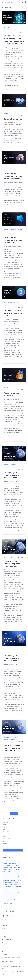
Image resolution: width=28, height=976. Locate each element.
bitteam (5, 863)
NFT (18, 302)
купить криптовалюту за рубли (11, 892)
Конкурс (18, 876)
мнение (5, 897)
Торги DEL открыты (13, 119)
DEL (17, 865)
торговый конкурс (8, 903)
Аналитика (15, 871)
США (10, 884)
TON (4, 871)
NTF (15, 867)
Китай (12, 876)
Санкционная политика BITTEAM (11, 964)
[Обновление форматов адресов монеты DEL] (14, 219)
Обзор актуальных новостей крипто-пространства (12, 475)
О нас (3, 923)
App (4, 824)
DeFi (13, 865)
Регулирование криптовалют (11, 882)
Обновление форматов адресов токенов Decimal (13, 176)
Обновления (20, 305)
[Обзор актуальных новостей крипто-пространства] (14, 453)
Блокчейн (15, 27)
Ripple (5, 869)
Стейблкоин (18, 886)
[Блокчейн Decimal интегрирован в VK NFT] (14, 292)
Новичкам (13, 110)
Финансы (5, 888)
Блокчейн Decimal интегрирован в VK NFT (13, 313)
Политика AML (6, 954)
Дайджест (13, 464)
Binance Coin (6, 834)
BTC (4, 843)
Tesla (17, 869)
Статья (6, 387)
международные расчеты (10, 895)
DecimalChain (7, 27)
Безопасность (7, 737)
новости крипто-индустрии (10, 899)
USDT (9, 871)
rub (9, 869)
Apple (4, 827)
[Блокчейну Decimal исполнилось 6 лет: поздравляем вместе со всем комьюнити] (14, 17)
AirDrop (5, 822)
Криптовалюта (7, 30)
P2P (19, 867)
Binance (5, 831)
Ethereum (5, 867)
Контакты (4, 925)
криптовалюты (7, 890)
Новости (15, 30)
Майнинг (15, 878)
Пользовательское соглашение (10, 952)
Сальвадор (16, 884)
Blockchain (5, 841)
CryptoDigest (6, 865)
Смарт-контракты (8, 886)
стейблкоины (7, 901)
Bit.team (12, 861)
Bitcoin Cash (6, 838)
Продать (4, 936)
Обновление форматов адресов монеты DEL (13, 240)
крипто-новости (14, 888)
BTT (5, 302)
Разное (6, 113)
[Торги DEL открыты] (14, 100)
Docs (3, 928)
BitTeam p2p (12, 863)
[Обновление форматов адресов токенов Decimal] (14, 157)
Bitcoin (4, 836)
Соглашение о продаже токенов (11, 957)
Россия (5, 884)
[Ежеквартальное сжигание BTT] (14, 374)
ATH (4, 829)
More (13, 850)
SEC (13, 869)
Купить (4, 934)
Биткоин (6, 167)
